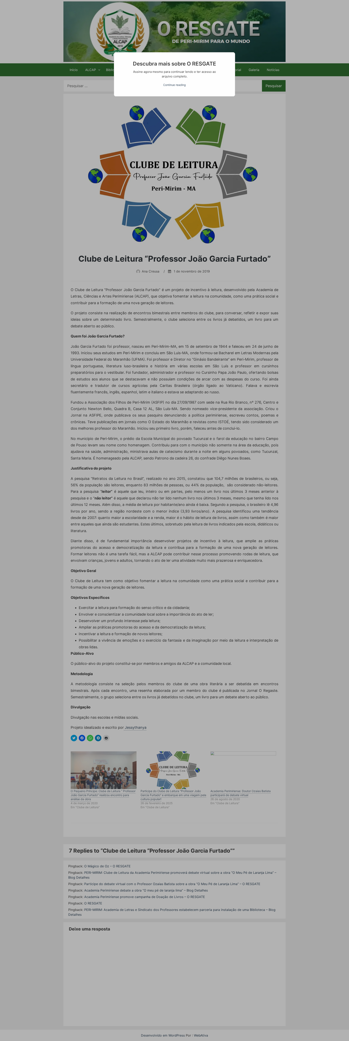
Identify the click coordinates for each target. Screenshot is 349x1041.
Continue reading (174, 85)
